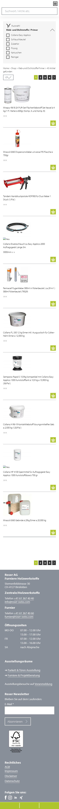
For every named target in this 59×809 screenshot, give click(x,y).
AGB (7, 767)
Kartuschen (16, 52)
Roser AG (13, 4)
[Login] (50, 4)
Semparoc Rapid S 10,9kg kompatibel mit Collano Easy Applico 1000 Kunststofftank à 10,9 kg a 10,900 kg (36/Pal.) (28, 380)
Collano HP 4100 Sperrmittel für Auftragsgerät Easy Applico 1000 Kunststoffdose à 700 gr (26, 473)
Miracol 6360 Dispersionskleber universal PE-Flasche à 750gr (28, 153)
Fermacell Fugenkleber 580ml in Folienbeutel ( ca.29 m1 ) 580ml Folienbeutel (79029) (29, 290)
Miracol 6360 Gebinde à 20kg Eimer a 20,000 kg (24, 520)
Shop (13, 68)
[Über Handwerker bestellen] (37, 123)
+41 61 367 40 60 (24, 613)
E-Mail (9, 704)
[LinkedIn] (16, 798)
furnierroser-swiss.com (19, 616)
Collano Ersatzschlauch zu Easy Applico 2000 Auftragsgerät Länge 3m (24, 245)
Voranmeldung (43, 684)
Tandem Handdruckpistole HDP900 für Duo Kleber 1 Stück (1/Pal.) (27, 198)
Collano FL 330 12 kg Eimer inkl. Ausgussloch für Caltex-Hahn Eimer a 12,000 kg (28, 334)
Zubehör (15, 43)
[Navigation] (55, 4)
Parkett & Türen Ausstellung (24, 670)
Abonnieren (15, 721)
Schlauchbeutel (18, 39)
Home (6, 68)
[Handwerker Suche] (44, 4)
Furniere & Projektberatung (24, 675)
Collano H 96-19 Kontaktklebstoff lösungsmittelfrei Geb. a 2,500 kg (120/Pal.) (28, 426)
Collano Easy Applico (21, 35)
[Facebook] (6, 798)
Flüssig (14, 48)
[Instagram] (10, 798)
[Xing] (21, 798)
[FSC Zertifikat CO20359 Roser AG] (29, 741)
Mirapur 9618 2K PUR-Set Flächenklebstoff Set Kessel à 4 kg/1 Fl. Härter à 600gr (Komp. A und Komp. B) (29, 109)
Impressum (11, 771)
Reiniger (15, 57)
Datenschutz (12, 781)
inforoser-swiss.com (17, 602)
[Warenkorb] (53, 123)
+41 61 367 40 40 (24, 598)
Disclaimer (11, 776)
